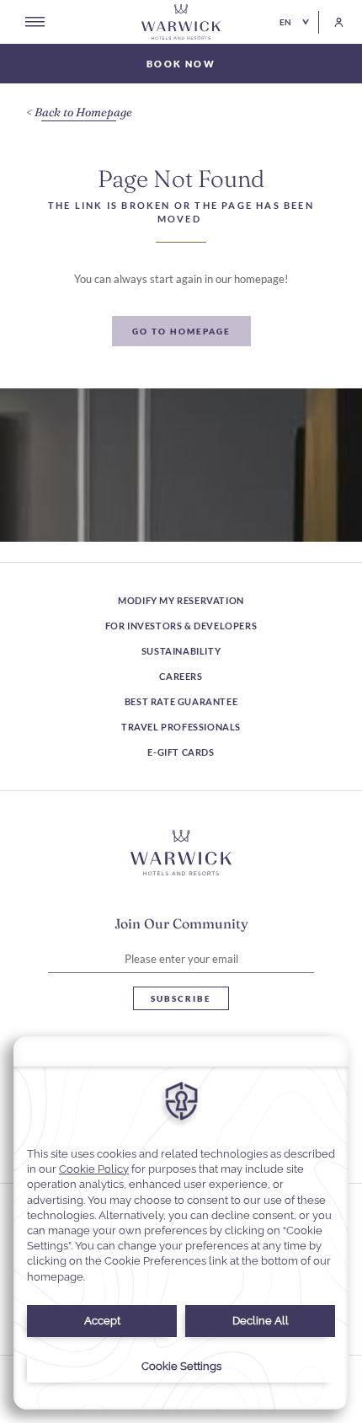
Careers (180, 676)
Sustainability (181, 650)
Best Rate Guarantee (181, 701)
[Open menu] (35, 22)
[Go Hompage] (181, 22)
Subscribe (181, 998)
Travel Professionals (181, 726)
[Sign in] (331, 22)
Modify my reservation (181, 600)
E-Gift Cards (180, 751)
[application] (181, 1223)
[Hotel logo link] (181, 852)
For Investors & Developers (181, 625)
